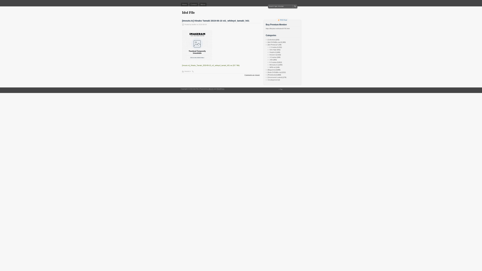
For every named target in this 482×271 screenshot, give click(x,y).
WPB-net (272, 67)
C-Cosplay (273, 47)
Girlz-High (272, 50)
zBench (210, 89)
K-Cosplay (273, 62)
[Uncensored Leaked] (275, 77)
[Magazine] (271, 70)
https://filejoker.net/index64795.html (278, 28)
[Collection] (271, 40)
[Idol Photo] (271, 45)
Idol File (188, 12)
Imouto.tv (188, 71)
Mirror (203, 5)
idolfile (194, 24)
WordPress (220, 89)
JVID (271, 60)
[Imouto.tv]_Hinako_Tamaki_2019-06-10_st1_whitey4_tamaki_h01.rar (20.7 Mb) (210, 65)
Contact (194, 5)
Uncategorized (273, 80)
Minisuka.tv (273, 65)
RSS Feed (283, 20)
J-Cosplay (272, 57)
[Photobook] (272, 75)
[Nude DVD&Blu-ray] (275, 72)
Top (281, 89)
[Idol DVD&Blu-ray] (274, 42)
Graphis (272, 52)
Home (184, 5)
